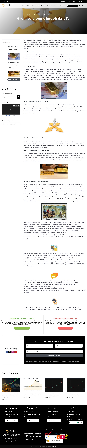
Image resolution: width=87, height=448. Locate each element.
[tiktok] (10, 89)
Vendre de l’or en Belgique (33, 414)
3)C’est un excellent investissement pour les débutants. (14, 62)
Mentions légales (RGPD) (75, 419)
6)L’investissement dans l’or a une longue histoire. (14, 79)
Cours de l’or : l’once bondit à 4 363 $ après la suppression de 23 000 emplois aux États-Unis (10, 395)
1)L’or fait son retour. (14, 46)
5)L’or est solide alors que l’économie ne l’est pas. (14, 68)
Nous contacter (73, 411)
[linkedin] (12, 89)
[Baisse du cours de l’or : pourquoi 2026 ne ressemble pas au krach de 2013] (54, 379)
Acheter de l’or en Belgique (11, 414)
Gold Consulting (52, 414)
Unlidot (54, 446)
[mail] (15, 89)
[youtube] (15, 352)
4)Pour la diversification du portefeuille (14, 65)
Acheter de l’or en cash (10, 416)
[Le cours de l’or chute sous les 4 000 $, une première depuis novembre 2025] (33, 379)
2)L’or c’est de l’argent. (14, 49)
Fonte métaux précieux (53, 411)
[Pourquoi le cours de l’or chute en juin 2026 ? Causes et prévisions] (76, 379)
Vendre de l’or (29, 411)
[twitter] (5, 89)
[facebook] (2, 89)
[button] (82, 5)
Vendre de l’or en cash (32, 416)
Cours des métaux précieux (55, 416)
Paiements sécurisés (74, 416)
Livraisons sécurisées (74, 414)
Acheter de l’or (8, 411)
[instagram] (7, 89)
